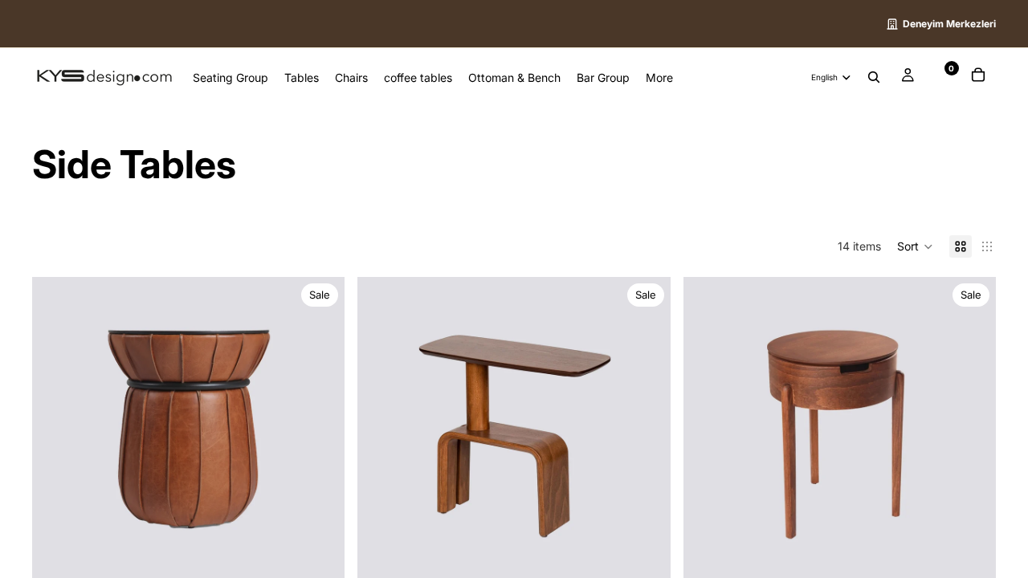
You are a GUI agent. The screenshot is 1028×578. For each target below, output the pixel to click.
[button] (915, 246)
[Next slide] (320, 433)
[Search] (873, 78)
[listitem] (659, 77)
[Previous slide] (56, 433)
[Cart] (978, 77)
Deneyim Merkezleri (949, 24)
